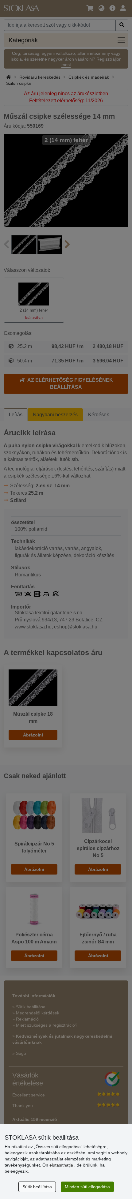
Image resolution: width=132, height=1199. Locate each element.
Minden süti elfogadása (87, 1186)
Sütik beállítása (37, 1186)
